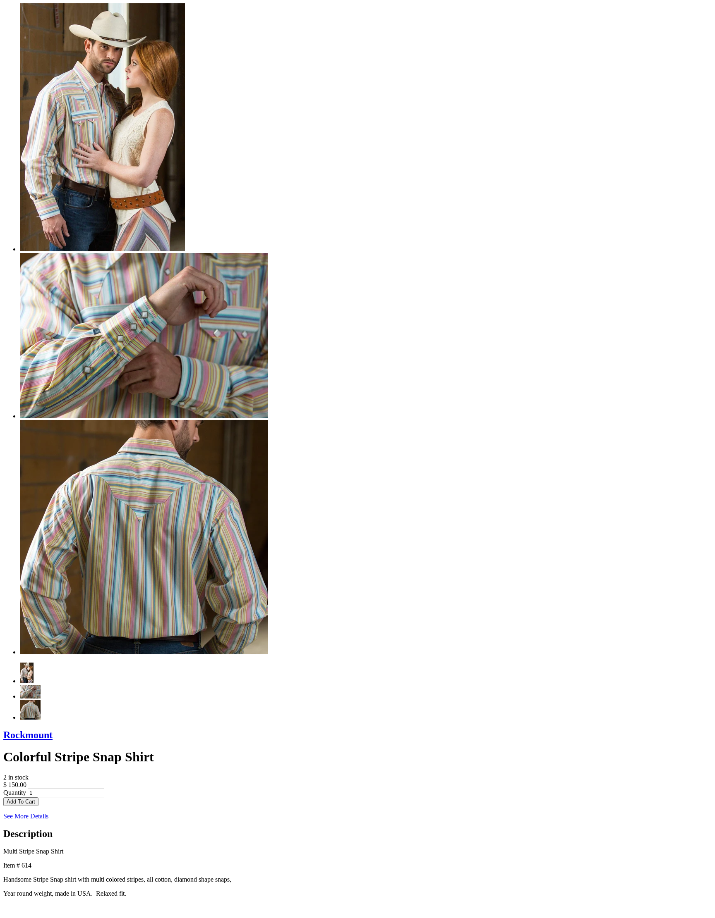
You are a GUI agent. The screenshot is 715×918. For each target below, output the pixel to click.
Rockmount (28, 735)
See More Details (25, 816)
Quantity (14, 792)
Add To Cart (21, 802)
